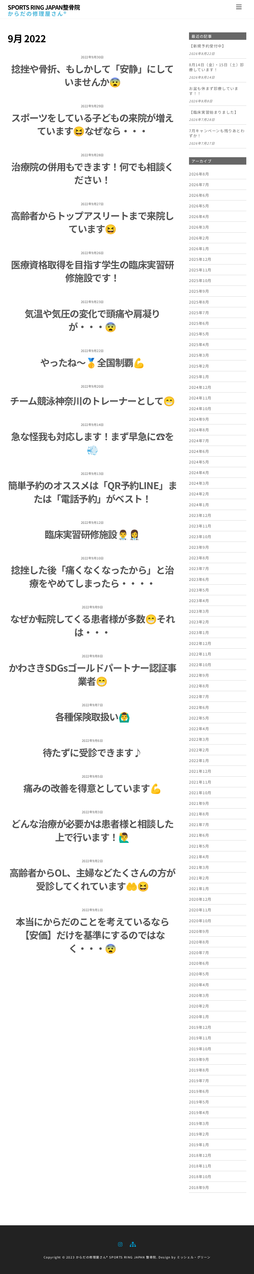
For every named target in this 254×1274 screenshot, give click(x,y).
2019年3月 (199, 1123)
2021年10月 (200, 792)
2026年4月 (199, 216)
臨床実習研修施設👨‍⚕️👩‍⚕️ (92, 534)
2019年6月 (199, 1091)
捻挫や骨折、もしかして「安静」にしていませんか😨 (92, 75)
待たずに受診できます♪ (92, 752)
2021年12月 (200, 771)
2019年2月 (199, 1134)
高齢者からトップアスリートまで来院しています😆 (92, 222)
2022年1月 (199, 760)
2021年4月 (199, 856)
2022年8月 (199, 685)
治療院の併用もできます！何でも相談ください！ (92, 173)
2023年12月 (200, 515)
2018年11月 (200, 1165)
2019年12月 (200, 1027)
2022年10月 (200, 664)
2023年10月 (200, 536)
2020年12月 (200, 899)
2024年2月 (199, 493)
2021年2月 (199, 877)
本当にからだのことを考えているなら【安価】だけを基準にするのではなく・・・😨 (92, 934)
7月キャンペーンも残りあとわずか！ (217, 133)
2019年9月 (199, 1059)
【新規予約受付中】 (207, 46)
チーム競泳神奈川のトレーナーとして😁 (92, 400)
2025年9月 (199, 291)
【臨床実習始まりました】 (213, 112)
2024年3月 (199, 483)
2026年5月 (199, 205)
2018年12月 (200, 1155)
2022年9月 (199, 675)
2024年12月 (200, 387)
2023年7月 (199, 568)
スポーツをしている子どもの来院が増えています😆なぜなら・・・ (92, 124)
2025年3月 (199, 355)
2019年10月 (200, 1048)
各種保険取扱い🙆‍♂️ (92, 716)
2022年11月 (200, 654)
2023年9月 (199, 547)
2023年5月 (199, 590)
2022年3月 (199, 739)
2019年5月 (199, 1101)
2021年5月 (199, 846)
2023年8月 (199, 557)
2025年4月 (199, 344)
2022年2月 (199, 749)
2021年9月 (199, 803)
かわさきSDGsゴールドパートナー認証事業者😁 (92, 674)
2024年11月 (200, 397)
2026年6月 (199, 195)
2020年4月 (199, 984)
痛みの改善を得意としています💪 (92, 788)
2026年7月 (199, 184)
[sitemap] (132, 1243)
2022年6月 (199, 707)
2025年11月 (200, 269)
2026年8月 (199, 173)
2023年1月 (199, 632)
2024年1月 (199, 504)
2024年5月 (199, 461)
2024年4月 (199, 472)
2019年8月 (199, 1070)
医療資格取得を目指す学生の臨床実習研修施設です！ (92, 271)
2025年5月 (199, 333)
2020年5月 (199, 973)
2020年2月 (199, 1006)
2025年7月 (199, 312)
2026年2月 (199, 238)
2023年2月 (199, 621)
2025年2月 (199, 366)
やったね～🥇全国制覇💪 (92, 362)
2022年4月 (199, 728)
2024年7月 (199, 440)
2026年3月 (199, 227)
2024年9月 (199, 419)
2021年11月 (200, 782)
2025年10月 (200, 280)
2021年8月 (199, 813)
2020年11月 (200, 909)
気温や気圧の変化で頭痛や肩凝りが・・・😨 (92, 319)
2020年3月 (199, 995)
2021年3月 (199, 867)
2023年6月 (199, 579)
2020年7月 (199, 952)
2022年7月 (199, 696)
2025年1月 (199, 376)
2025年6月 (199, 323)
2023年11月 (200, 525)
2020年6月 (199, 963)
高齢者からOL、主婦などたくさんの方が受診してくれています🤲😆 (92, 879)
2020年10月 (200, 920)
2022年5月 (199, 718)
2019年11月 (200, 1037)
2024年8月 (199, 429)
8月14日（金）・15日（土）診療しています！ (216, 67)
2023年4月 (199, 600)
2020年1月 (199, 1016)
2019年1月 (199, 1144)
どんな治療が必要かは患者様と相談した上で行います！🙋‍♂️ (92, 830)
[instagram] (121, 1243)
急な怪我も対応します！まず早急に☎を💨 (92, 442)
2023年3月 (199, 611)
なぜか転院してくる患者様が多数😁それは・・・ (92, 625)
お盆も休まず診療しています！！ (213, 91)
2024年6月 (199, 451)
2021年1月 (199, 888)
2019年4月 (199, 1112)
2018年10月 (200, 1176)
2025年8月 (199, 302)
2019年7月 (199, 1080)
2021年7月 (199, 824)
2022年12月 (200, 643)
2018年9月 (199, 1187)
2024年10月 (200, 408)
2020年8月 (199, 942)
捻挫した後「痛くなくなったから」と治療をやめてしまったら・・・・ (92, 576)
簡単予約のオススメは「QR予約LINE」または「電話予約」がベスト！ (92, 491)
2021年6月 (199, 835)
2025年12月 (200, 259)
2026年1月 (199, 248)
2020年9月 (199, 931)
